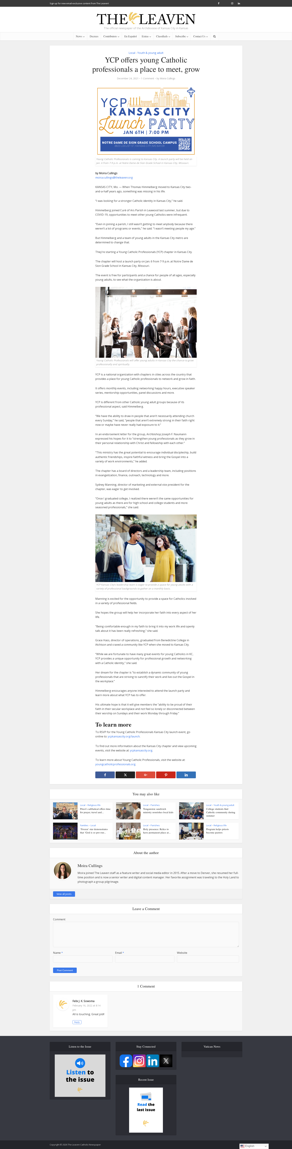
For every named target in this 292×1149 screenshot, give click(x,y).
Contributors (110, 36)
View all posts (64, 894)
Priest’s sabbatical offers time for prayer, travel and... (95, 810)
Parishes (155, 805)
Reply (77, 1022)
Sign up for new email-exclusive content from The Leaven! (79, 3)
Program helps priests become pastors (217, 830)
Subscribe (180, 36)
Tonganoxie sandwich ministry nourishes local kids (158, 810)
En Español (130, 36)
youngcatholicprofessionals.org (115, 764)
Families (84, 825)
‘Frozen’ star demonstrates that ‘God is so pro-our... (94, 830)
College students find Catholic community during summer (220, 812)
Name (58, 953)
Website (182, 953)
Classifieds (162, 36)
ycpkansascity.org (141, 750)
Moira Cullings (167, 78)
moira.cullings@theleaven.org (114, 177)
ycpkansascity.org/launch (124, 736)
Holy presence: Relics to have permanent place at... (157, 830)
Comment (59, 919)
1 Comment (147, 78)
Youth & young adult (150, 53)
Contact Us (199, 36)
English (249, 1146)
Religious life (94, 805)
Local (132, 53)
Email (119, 953)
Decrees (94, 36)
